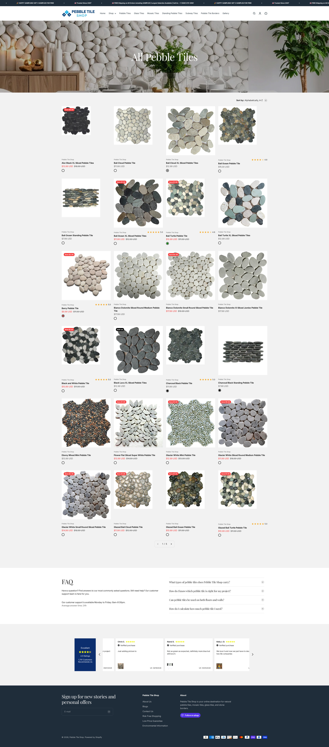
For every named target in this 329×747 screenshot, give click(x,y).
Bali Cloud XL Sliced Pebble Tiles (182, 163)
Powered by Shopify (93, 737)
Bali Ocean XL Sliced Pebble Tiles (130, 236)
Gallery (226, 13)
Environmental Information (155, 725)
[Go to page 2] (171, 544)
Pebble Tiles (125, 13)
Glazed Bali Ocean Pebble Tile (180, 527)
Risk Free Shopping (152, 716)
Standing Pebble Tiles (172, 13)
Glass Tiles (139, 13)
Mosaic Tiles (153, 13)
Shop (111, 13)
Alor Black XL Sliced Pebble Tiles (78, 163)
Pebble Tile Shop (68, 159)
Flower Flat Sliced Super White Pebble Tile (134, 455)
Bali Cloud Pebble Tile (124, 163)
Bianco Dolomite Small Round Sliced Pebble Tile (189, 307)
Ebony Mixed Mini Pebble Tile (76, 455)
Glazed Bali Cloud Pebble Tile (128, 527)
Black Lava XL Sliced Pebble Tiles (130, 382)
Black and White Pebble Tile (75, 383)
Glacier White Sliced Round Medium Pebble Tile (241, 455)
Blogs (145, 706)
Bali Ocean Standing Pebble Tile (77, 235)
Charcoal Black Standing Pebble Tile (236, 382)
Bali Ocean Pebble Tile (229, 163)
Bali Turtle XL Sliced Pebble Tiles (234, 235)
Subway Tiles (192, 13)
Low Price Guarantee (152, 721)
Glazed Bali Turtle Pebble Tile (232, 527)
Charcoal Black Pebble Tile (179, 383)
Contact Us (148, 711)
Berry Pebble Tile (70, 308)
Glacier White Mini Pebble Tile (180, 455)
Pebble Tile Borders (210, 13)
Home (102, 13)
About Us (147, 701)
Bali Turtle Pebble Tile (176, 236)
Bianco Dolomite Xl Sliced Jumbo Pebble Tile (240, 307)
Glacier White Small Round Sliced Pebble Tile (84, 527)
